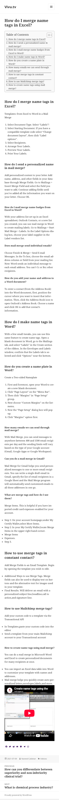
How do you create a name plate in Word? (26, 62)
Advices (43, 758)
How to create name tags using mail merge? (26, 87)
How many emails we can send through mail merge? (28, 69)
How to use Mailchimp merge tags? (26, 81)
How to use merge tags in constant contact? (26, 76)
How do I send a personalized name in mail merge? (28, 44)
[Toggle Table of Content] (47, 35)
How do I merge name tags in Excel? (27, 39)
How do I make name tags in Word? (26, 56)
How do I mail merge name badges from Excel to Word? (29, 51)
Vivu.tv (10, 7)
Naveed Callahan (28, 758)
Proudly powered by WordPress (18, 795)
